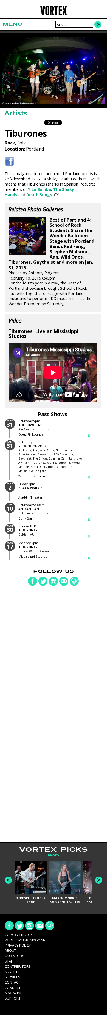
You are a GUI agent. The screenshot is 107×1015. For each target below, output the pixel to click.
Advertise (13, 971)
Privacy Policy (18, 945)
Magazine (13, 992)
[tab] (53, 855)
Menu (12, 24)
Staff (9, 961)
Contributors (18, 966)
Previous (8, 880)
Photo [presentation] (53, 855)
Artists (16, 112)
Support (13, 998)
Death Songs (39, 194)
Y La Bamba (39, 189)
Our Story (14, 955)
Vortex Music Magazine (26, 939)
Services (12, 976)
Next (98, 880)
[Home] (53, 14)
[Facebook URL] (9, 162)
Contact (12, 982)
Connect (13, 987)
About (10, 950)
